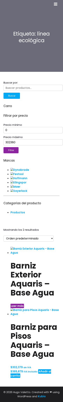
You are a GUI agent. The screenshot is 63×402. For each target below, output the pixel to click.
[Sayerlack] (18, 191)
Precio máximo (13, 137)
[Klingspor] (18, 182)
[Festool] (16, 174)
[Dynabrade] (19, 170)
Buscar (11, 95)
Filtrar (11, 150)
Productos (17, 212)
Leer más (17, 306)
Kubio (42, 396)
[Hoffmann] (18, 178)
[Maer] (15, 186)
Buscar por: (11, 82)
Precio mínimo (13, 125)
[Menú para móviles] (56, 4)
